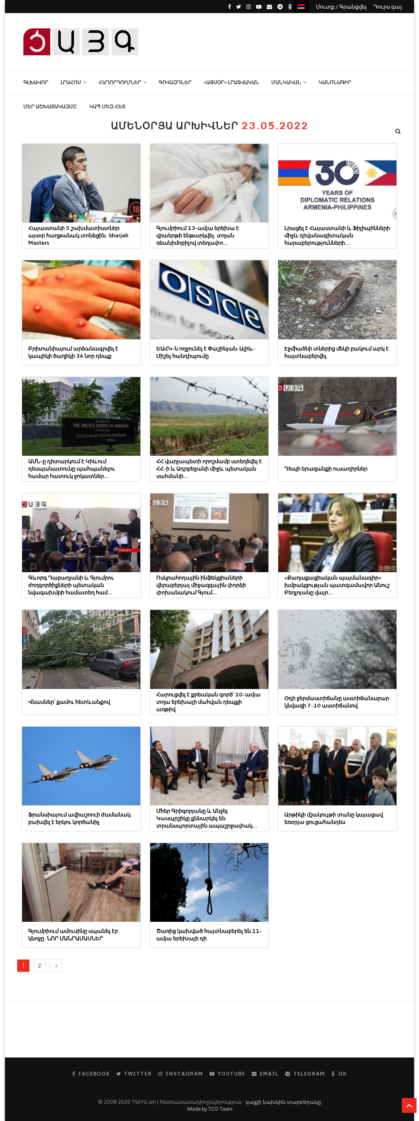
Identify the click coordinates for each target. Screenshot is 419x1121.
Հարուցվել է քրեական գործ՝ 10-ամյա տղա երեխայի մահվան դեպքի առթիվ (208, 702)
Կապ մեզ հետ (107, 106)
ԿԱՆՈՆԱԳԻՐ (335, 82)
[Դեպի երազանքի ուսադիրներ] (337, 416)
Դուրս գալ (388, 6)
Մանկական (286, 82)
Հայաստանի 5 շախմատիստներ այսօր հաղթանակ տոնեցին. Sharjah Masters (78, 235)
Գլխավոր (35, 82)
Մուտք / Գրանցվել (341, 6)
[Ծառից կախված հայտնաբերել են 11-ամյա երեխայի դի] (209, 882)
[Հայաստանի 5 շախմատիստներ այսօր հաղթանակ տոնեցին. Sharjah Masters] (81, 183)
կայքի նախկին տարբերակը (283, 1102)
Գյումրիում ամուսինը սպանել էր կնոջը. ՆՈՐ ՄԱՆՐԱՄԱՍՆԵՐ (73, 934)
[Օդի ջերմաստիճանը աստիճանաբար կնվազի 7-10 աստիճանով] (337, 649)
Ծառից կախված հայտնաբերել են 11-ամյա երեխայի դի (209, 934)
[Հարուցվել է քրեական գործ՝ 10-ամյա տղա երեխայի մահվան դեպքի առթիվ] (209, 649)
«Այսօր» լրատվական (231, 82)
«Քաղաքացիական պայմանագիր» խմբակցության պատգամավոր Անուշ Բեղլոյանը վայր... (337, 585)
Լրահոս (71, 82)
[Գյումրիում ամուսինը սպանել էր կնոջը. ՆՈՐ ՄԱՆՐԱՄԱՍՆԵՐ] (81, 882)
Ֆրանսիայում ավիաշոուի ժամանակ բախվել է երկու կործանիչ (79, 818)
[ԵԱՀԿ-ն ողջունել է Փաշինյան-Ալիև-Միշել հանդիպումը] (209, 299)
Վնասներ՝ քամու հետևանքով (69, 701)
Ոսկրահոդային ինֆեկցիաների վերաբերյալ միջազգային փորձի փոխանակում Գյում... (201, 585)
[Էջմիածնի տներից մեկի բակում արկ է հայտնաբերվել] (337, 299)
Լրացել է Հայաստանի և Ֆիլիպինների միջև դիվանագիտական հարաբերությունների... (337, 235)
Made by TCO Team (209, 1109)
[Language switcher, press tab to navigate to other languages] (301, 6)
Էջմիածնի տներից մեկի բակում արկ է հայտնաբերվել (336, 352)
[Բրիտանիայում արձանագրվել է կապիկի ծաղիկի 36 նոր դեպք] (81, 299)
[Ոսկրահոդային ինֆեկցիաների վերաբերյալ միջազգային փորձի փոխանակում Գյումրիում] (209, 532)
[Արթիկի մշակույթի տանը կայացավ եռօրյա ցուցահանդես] (337, 766)
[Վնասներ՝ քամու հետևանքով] (81, 649)
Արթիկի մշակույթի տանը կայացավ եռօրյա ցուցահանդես (333, 818)
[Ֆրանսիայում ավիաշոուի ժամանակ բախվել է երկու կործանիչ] (81, 766)
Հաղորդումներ (120, 82)
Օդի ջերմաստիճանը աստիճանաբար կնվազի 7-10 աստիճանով (336, 702)
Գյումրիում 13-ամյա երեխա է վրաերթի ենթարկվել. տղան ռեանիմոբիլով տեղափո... (197, 235)
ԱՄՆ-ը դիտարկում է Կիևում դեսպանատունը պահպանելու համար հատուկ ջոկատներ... (71, 468)
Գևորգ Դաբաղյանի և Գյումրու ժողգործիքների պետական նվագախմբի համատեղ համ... (71, 585)
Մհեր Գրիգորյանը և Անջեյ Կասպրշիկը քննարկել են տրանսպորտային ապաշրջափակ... (206, 818)
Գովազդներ (175, 82)
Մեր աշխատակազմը (50, 106)
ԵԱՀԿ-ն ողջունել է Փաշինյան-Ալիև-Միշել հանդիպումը (205, 352)
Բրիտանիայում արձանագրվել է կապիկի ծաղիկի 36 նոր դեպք (73, 352)
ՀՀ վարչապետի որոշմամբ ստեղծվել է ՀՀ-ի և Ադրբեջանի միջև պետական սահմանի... (209, 468)
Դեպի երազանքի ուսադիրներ (325, 468)
